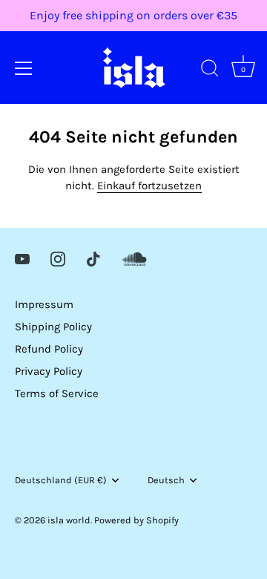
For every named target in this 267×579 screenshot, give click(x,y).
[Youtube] (22, 258)
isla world (68, 520)
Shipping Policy (53, 326)
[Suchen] (210, 70)
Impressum (44, 304)
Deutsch (166, 479)
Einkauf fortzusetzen (149, 185)
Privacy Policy (48, 371)
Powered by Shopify (136, 520)
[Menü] (23, 68)
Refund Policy (49, 349)
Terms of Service (57, 393)
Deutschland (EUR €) (61, 479)
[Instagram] (57, 258)
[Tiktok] (93, 258)
